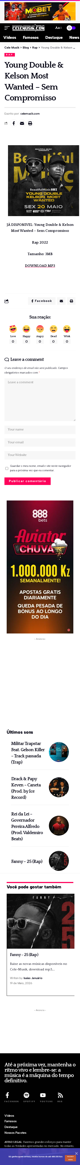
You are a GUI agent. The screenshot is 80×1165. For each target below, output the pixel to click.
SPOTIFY (30, 1101)
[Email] (22, 123)
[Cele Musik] (28, 27)
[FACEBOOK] (7, 1095)
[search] (49, 28)
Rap (9, 54)
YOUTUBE (46, 1101)
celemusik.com (30, 113)
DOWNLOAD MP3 (40, 266)
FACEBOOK (11, 1101)
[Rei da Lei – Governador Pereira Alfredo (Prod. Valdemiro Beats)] (59, 826)
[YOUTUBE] (43, 1095)
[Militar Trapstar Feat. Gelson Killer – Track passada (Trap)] (59, 752)
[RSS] (60, 1095)
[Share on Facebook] (14, 123)
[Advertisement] (40, 683)
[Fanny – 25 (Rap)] (59, 861)
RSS (60, 1101)
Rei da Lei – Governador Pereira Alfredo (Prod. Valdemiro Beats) (27, 826)
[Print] (30, 123)
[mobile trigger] (8, 27)
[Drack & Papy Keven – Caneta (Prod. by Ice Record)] (59, 787)
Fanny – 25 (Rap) (26, 861)
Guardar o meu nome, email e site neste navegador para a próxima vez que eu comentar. (40, 468)
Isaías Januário (33, 978)
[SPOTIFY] (26, 1095)
